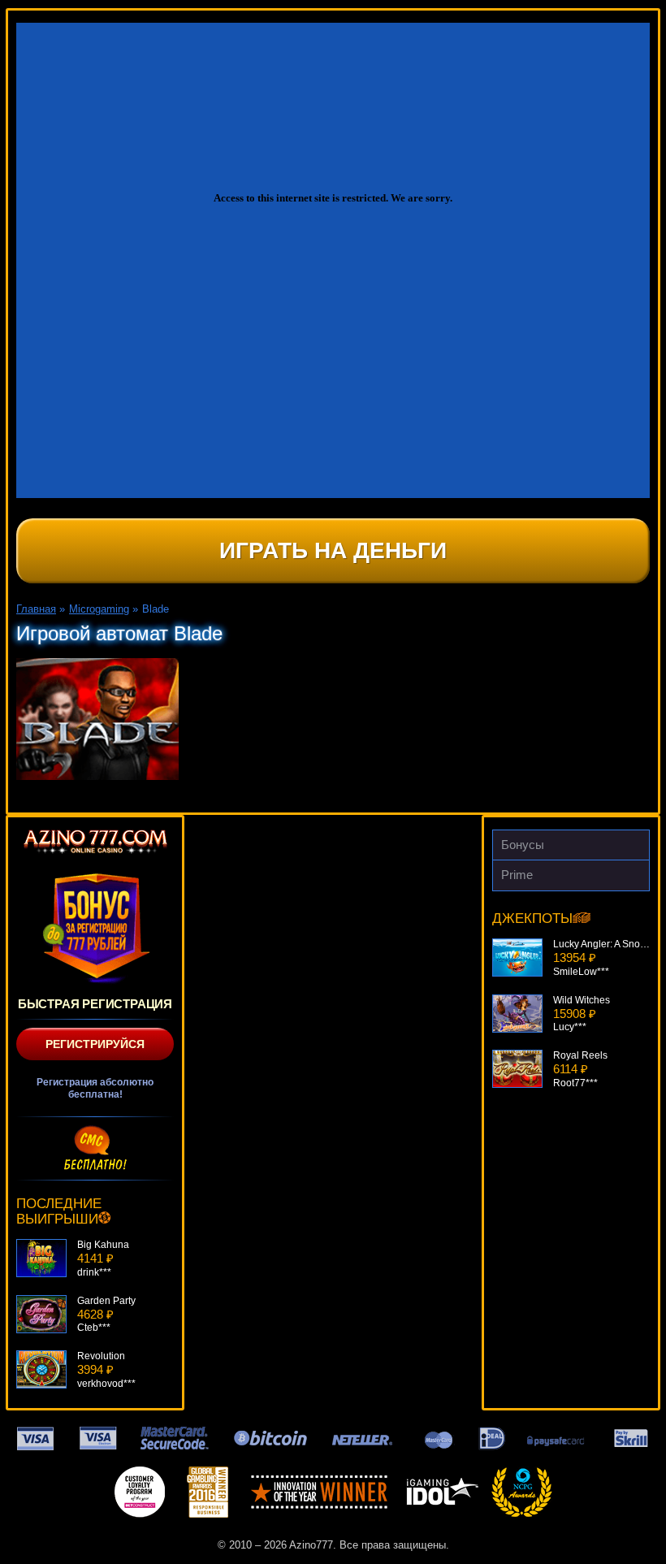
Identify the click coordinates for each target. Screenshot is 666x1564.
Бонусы (522, 844)
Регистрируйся (95, 1044)
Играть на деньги (333, 550)
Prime (517, 875)
